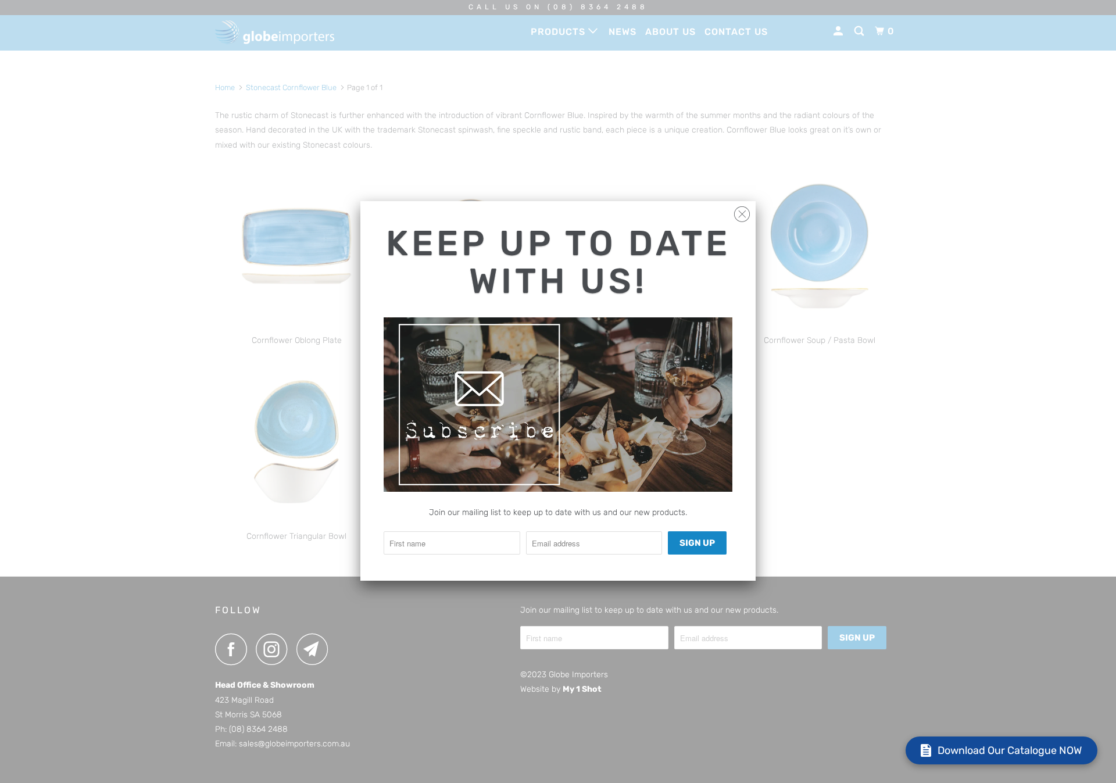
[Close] (742, 211)
